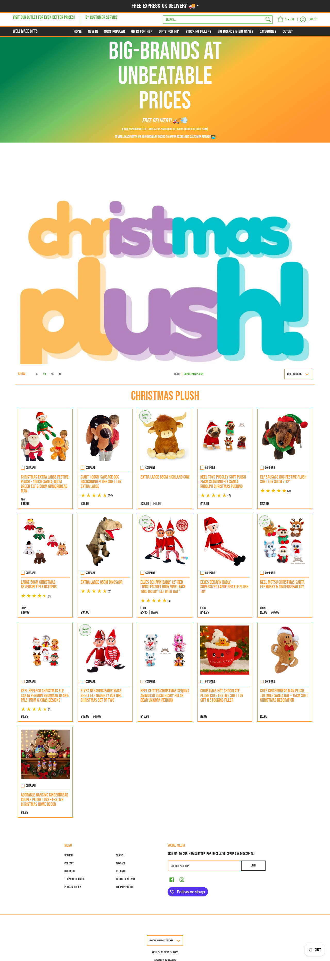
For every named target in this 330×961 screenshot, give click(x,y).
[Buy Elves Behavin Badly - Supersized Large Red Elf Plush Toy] (224, 541)
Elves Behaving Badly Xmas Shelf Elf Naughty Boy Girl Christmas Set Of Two (101, 695)
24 (44, 374)
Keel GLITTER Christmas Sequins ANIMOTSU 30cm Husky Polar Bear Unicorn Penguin (165, 695)
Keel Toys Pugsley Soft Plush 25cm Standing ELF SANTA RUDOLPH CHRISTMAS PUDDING (223, 481)
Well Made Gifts (25, 31)
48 (60, 374)
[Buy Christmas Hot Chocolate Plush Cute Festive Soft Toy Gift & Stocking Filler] (224, 650)
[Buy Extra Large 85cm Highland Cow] (165, 436)
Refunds (69, 871)
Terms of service (74, 879)
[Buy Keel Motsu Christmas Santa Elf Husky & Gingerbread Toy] (284, 541)
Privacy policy (72, 887)
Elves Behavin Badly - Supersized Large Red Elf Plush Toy (224, 587)
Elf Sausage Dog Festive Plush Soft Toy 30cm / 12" (283, 479)
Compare (31, 468)
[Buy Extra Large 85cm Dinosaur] (105, 541)
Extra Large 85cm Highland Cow (165, 477)
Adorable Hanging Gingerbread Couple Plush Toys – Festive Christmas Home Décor (44, 799)
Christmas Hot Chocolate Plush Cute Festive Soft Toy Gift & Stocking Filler (221, 695)
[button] (171, 879)
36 (52, 374)
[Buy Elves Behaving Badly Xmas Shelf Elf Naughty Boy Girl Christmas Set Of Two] (105, 650)
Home (177, 374)
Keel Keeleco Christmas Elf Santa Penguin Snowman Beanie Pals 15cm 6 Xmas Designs (45, 695)
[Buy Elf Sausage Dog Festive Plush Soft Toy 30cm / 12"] (284, 436)
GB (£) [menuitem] (313, 19)
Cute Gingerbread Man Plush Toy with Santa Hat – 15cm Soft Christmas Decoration (284, 695)
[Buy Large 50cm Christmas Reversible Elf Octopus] (45, 541)
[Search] (268, 19)
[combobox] (213, 19)
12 (37, 374)
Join (253, 865)
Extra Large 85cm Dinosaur (101, 582)
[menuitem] (286, 19)
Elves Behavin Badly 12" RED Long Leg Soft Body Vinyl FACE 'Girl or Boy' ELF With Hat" (163, 587)
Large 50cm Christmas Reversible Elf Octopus (39, 585)
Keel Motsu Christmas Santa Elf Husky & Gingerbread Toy (282, 585)
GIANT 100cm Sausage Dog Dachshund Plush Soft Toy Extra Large (101, 481)
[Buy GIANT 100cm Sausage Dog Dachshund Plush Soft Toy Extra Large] (105, 436)
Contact (69, 863)
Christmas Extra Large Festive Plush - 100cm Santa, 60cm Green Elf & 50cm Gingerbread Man (45, 484)
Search (68, 855)
